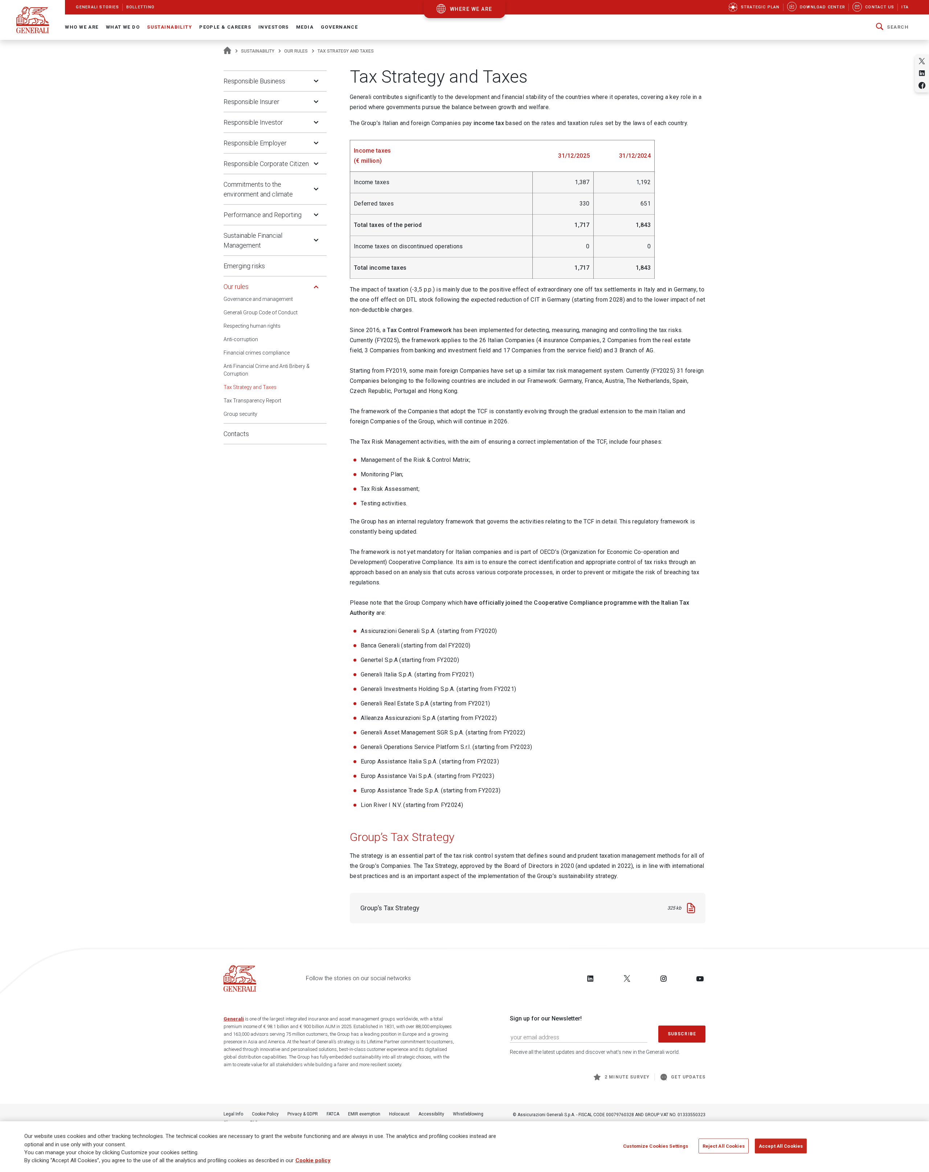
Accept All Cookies (781, 1146)
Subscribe (682, 1033)
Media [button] (305, 27)
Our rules (296, 51)
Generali (234, 1019)
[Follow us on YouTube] (700, 978)
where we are (471, 9)
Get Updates (688, 1077)
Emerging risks (244, 266)
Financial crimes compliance (257, 353)
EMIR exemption (364, 1114)
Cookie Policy (265, 1114)
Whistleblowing (468, 1114)
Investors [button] (273, 27)
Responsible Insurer (251, 101)
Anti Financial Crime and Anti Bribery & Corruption (267, 370)
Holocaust (399, 1114)
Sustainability (257, 51)
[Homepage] (227, 51)
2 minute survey (627, 1077)
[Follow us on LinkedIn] (590, 978)
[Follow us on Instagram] (663, 978)
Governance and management (258, 299)
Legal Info (233, 1114)
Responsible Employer (255, 143)
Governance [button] (339, 27)
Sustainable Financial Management (253, 240)
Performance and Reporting (263, 215)
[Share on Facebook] (922, 85)
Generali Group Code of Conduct (261, 312)
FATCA (333, 1114)
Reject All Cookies (724, 1146)
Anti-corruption (241, 339)
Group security (240, 414)
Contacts (236, 434)
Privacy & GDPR (302, 1114)
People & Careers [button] (225, 27)
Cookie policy (313, 1160)
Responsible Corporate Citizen (266, 163)
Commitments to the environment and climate (258, 189)
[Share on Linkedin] (922, 73)
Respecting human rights (252, 326)
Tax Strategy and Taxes (250, 387)
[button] (892, 27)
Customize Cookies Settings (655, 1146)
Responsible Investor (253, 122)
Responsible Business (254, 81)
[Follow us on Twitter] (627, 978)
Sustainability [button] (169, 27)
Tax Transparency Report (252, 400)
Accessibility (431, 1114)
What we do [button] (123, 27)
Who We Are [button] (81, 27)
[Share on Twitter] (922, 61)
